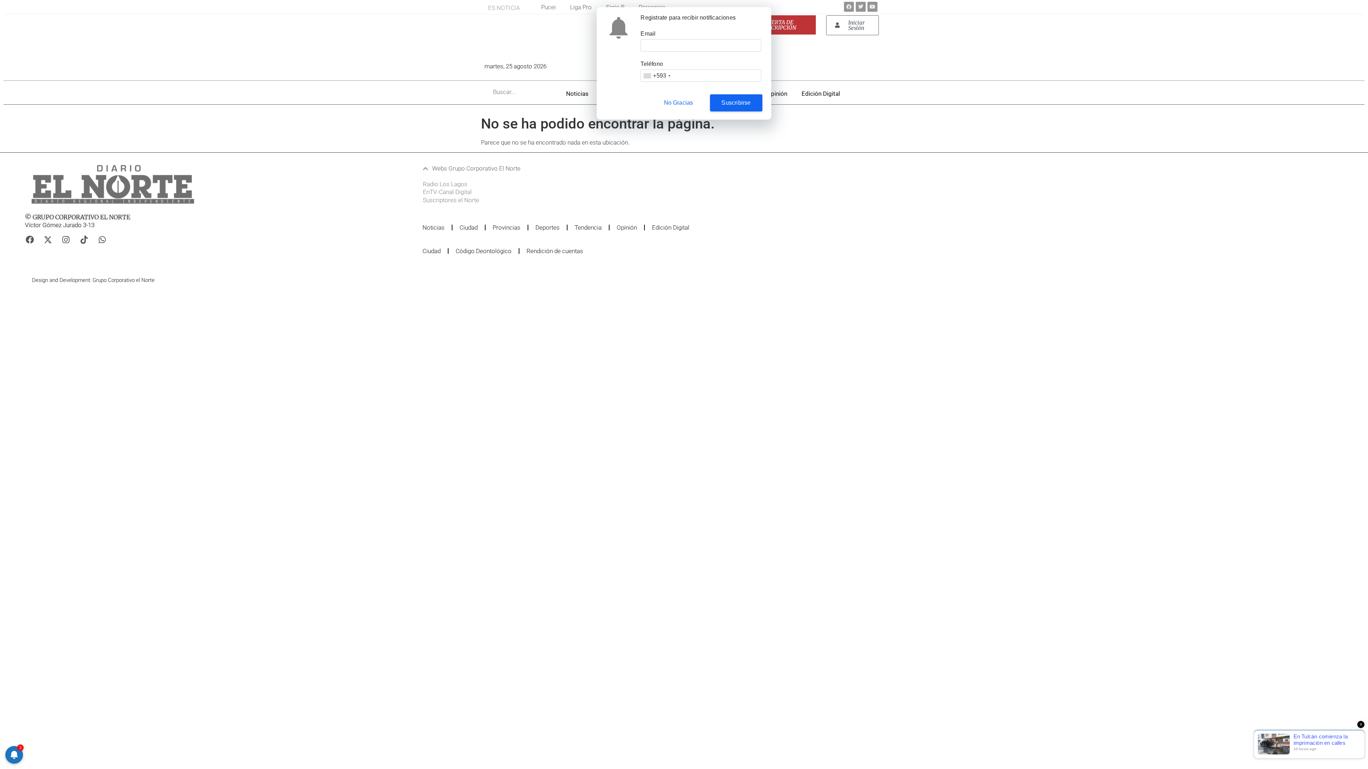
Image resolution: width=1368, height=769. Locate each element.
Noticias (577, 93)
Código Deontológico (484, 251)
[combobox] (657, 76)
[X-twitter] (48, 240)
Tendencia (588, 227)
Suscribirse (736, 103)
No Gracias (678, 103)
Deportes (547, 227)
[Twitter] (861, 7)
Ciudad (469, 227)
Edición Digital (821, 93)
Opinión (777, 93)
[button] (642, 168)
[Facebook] (849, 7)
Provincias (506, 227)
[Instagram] (66, 240)
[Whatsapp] (102, 240)
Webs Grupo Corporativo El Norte (476, 168)
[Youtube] (872, 7)
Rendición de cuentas (555, 251)
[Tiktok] (84, 240)
